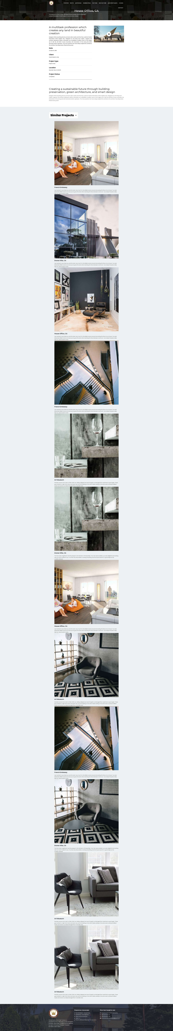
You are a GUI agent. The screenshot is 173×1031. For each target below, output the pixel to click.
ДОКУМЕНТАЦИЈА (112, 3)
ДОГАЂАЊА (78, 3)
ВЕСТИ (72, 3)
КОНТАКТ (120, 7)
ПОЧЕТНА (66, 3)
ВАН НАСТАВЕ (102, 3)
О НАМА (121, 3)
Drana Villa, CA (60, 261)
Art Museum (59, 480)
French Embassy (60, 187)
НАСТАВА (94, 3)
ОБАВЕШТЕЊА (87, 3)
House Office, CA (60, 334)
